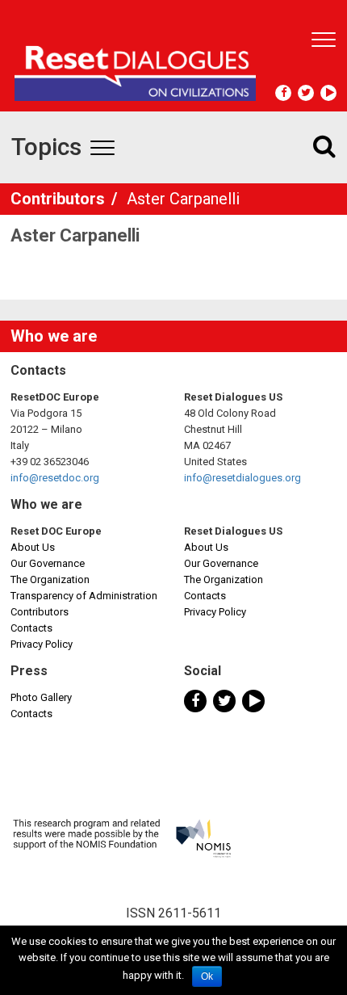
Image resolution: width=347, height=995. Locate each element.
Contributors (59, 198)
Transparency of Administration (83, 596)
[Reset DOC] (135, 66)
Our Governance (47, 563)
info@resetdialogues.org (242, 478)
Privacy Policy (41, 644)
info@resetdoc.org (54, 478)
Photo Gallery (41, 697)
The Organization (50, 579)
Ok (207, 976)
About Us (32, 547)
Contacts (31, 628)
